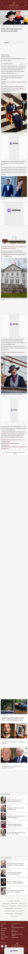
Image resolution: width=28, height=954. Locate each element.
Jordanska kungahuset (18, 908)
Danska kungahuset (6, 26)
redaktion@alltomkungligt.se (18, 927)
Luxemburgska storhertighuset (10, 910)
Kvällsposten (19, 437)
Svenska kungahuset (6, 903)
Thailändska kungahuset (9, 913)
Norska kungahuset (22, 903)
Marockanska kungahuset (18, 913)
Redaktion (3, 934)
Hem (2, 926)
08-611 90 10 (15, 931)
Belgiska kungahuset (9, 908)
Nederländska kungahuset (22, 905)
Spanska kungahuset (12, 905)
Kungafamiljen (10, 814)
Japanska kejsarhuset (19, 910)
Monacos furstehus (14, 916)
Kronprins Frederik (18, 26)
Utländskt (4, 715)
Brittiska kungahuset (14, 903)
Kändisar (3, 932)
